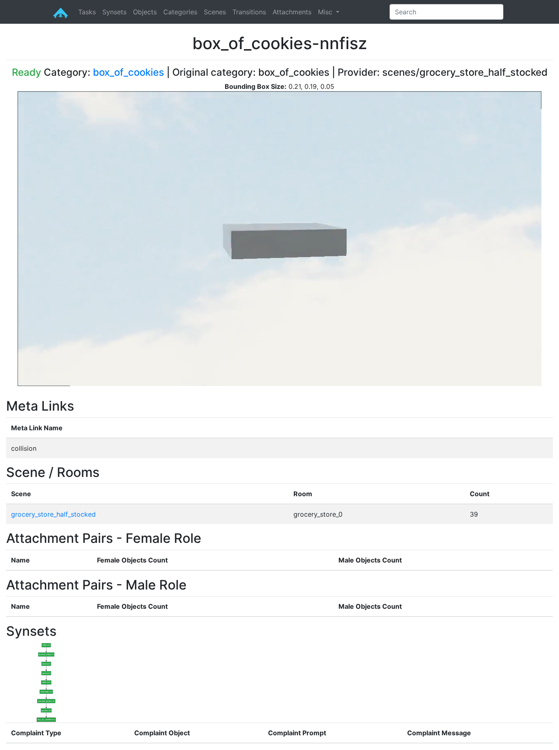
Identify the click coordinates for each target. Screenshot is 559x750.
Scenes (215, 12)
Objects (145, 12)
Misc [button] (326, 12)
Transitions (249, 12)
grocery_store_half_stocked (53, 514)
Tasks (87, 12)
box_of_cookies (128, 72)
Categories (180, 12)
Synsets (114, 12)
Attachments (292, 12)
